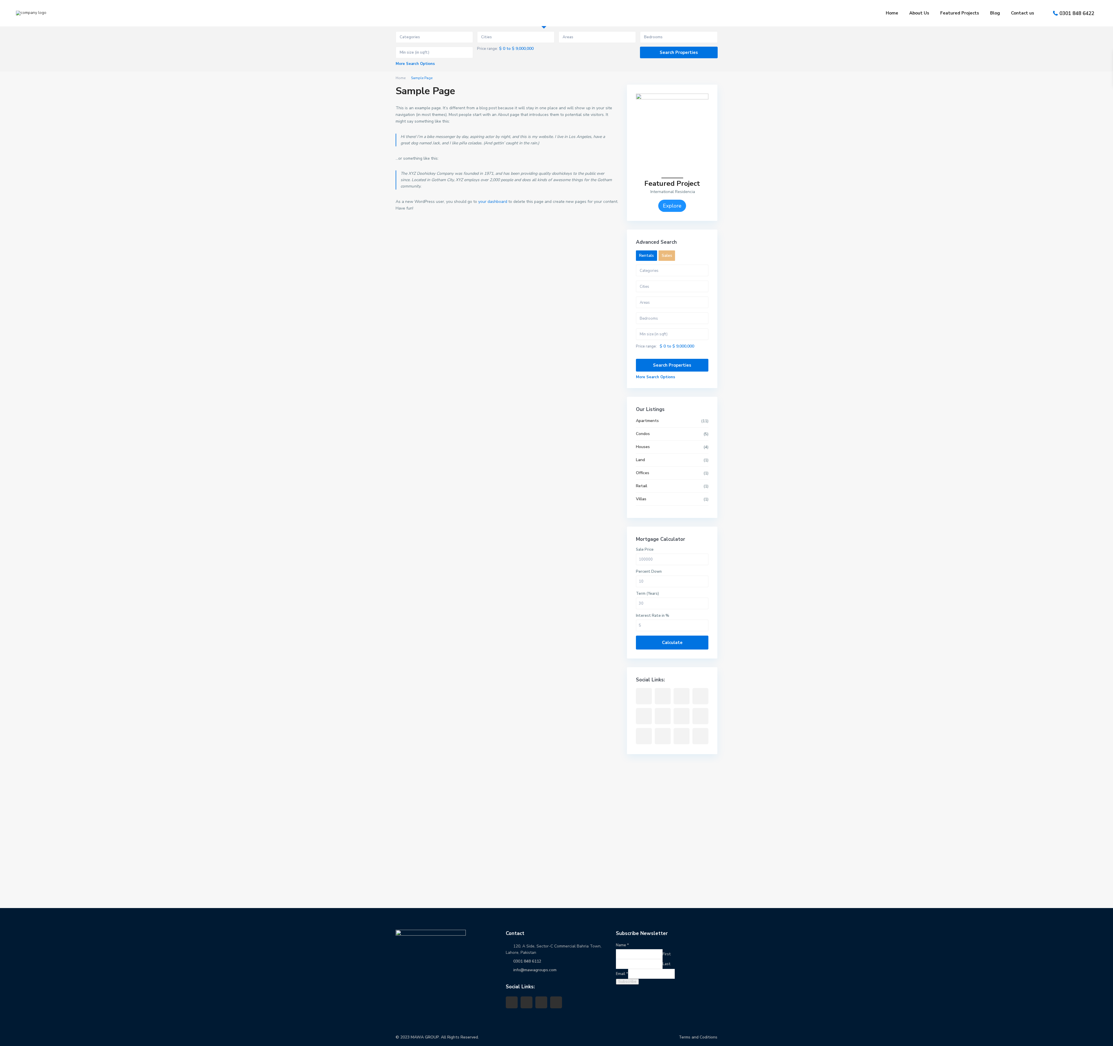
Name (14, 949)
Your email (20, 861)
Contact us (1022, 13)
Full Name (19, 808)
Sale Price (645, 549)
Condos (643, 433)
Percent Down (649, 572)
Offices (642, 473)
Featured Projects (959, 13)
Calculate (672, 642)
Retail (641, 486)
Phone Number (24, 835)
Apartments (647, 420)
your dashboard (492, 201)
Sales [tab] (667, 255)
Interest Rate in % (652, 616)
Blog (995, 13)
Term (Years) (647, 594)
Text (15, 888)
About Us (919, 13)
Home (892, 13)
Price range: (487, 49)
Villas (641, 499)
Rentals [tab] (646, 255)
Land (640, 460)
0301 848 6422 (1076, 13)
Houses (643, 447)
